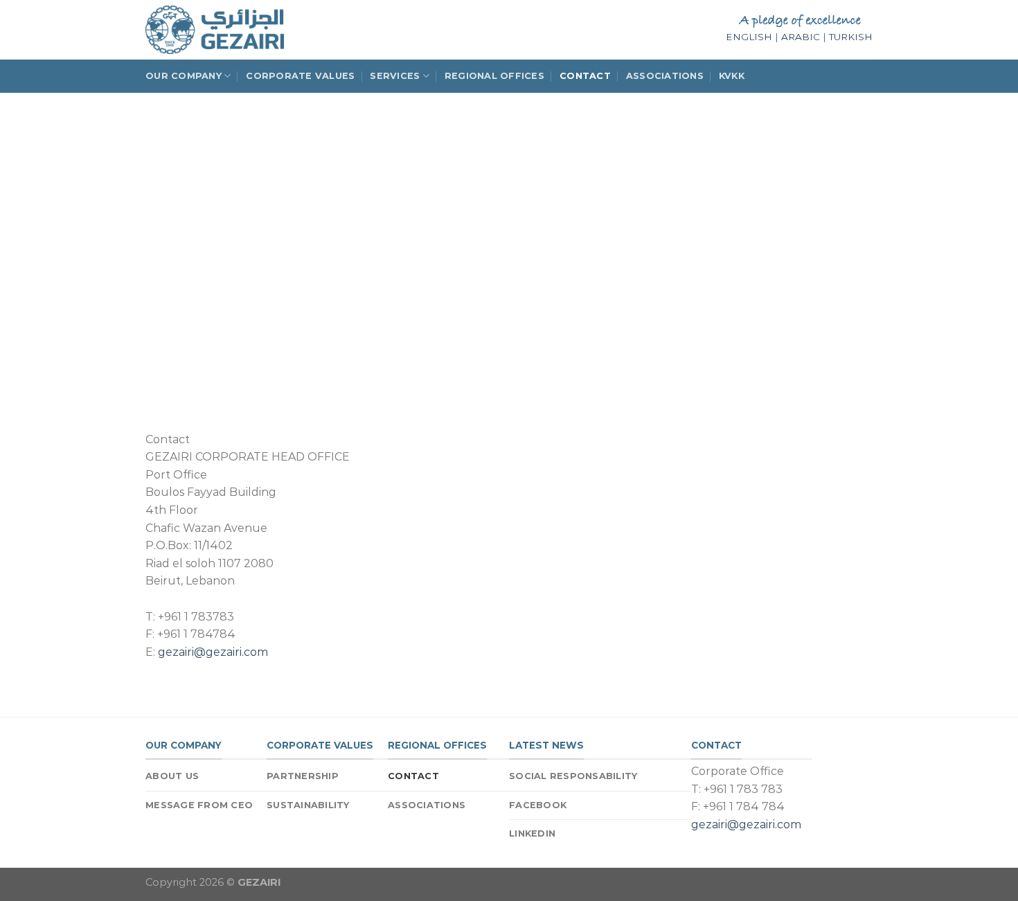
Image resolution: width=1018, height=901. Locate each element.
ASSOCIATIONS (665, 76)
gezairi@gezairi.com (213, 652)
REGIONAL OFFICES (494, 76)
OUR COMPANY (183, 76)
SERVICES (395, 76)
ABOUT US (172, 776)
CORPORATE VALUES (300, 76)
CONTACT (585, 76)
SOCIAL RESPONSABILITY (573, 776)
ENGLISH (749, 36)
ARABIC (800, 36)
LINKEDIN (532, 833)
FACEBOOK (537, 805)
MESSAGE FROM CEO (199, 805)
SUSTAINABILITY (308, 805)
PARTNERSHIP (303, 776)
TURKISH (851, 36)
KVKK (731, 76)
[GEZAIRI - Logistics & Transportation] (214, 30)
